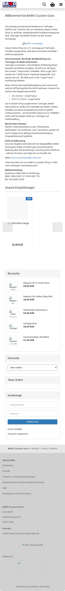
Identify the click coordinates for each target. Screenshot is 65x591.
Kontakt (6, 471)
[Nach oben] (56, 586)
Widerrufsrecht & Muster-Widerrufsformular (23, 482)
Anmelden (32, 422)
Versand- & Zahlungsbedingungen (19, 476)
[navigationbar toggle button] (61, 4)
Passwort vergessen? (18, 434)
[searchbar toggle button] (44, 4)
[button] (7, 227)
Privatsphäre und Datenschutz (16, 493)
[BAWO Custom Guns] (8, 4)
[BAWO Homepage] (32, 43)
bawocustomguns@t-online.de (26, 157)
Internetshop (22, 586)
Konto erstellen (15, 429)
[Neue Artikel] (56, 380)
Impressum (7, 465)
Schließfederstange (18, 223)
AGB (4, 488)
